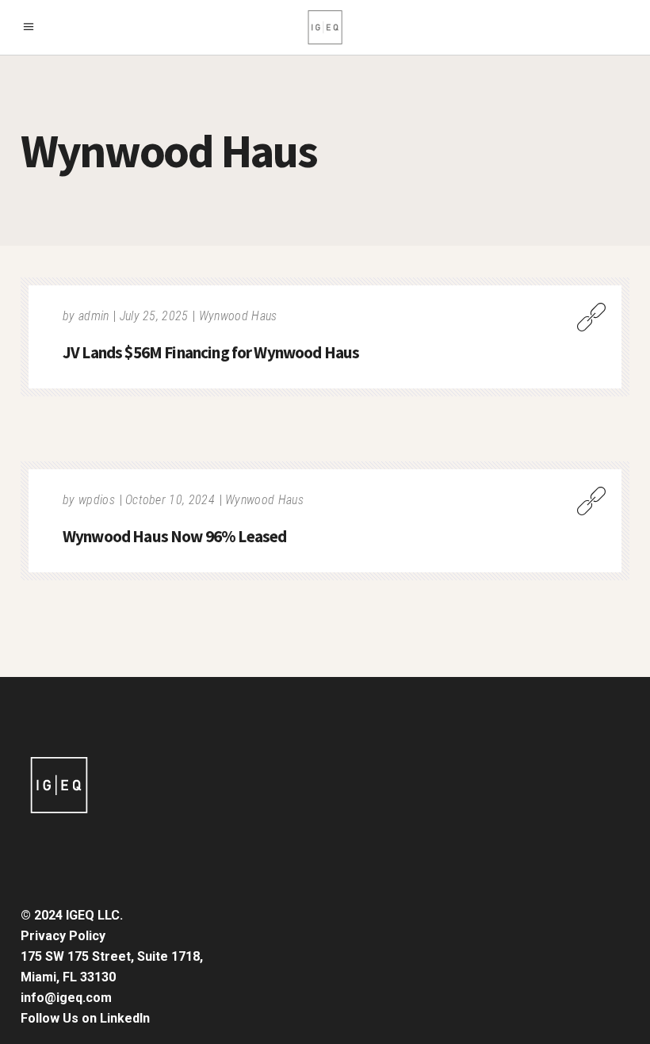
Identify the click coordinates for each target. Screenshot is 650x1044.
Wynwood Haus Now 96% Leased (174, 536)
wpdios (96, 499)
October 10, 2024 (170, 499)
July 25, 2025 (154, 315)
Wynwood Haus (238, 315)
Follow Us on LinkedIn (85, 1018)
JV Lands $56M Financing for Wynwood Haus (211, 352)
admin (93, 315)
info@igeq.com (66, 997)
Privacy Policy (63, 935)
